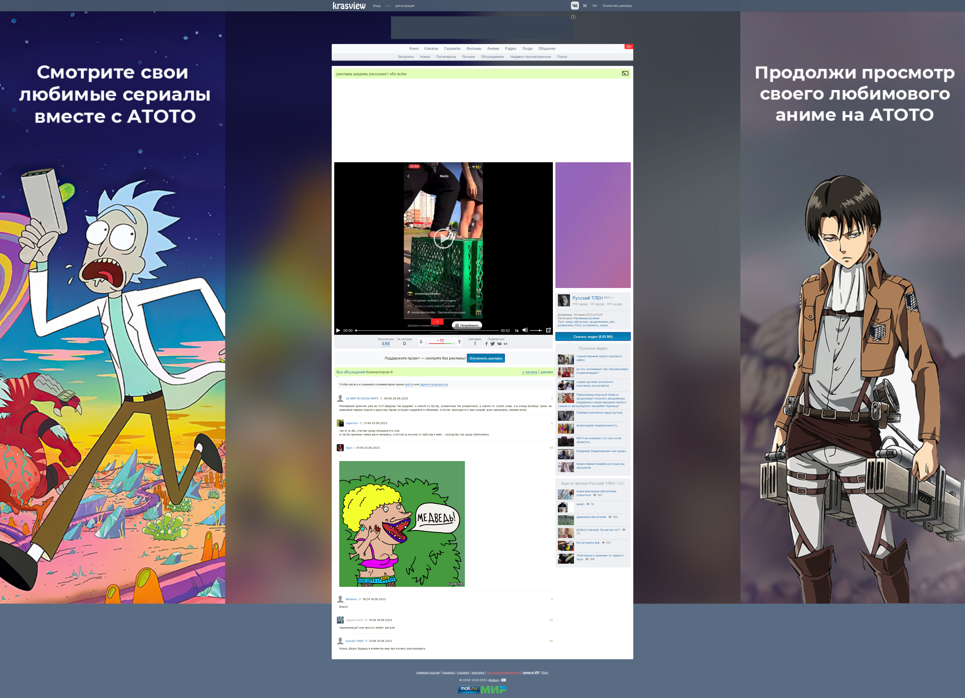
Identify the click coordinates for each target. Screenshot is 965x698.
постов (599, 304)
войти (409, 384)
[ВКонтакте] (498, 343)
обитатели (581, 321)
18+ (595, 6)
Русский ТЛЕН (587, 298)
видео (584, 304)
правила (448, 672)
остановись (591, 325)
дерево (547, 372)
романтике (565, 325)
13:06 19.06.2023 (380, 641)
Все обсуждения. (351, 372)
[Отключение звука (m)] (525, 330)
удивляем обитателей (591, 517)
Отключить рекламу (617, 6)
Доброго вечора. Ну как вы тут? (598, 529)
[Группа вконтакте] (574, 8)
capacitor (352, 423)
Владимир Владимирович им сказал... (602, 451)
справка (463, 672)
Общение (547, 48)
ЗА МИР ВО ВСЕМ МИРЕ (362, 398)
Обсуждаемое (492, 57)
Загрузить (406, 57)
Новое (425, 57)
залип (580, 504)
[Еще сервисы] (505, 343)
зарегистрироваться (434, 384)
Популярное (446, 57)
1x (516, 330)
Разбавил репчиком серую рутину (599, 412)
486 (385, 343)
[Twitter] (492, 343)
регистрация (405, 6)
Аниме (493, 48)
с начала (529, 372)
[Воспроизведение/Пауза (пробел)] (338, 330)
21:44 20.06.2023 (375, 423)
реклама (478, 672)
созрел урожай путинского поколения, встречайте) (594, 383)
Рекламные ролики (586, 318)
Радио (510, 48)
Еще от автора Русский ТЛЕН (593, 483)
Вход (376, 6)
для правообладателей (503, 672)
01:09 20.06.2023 (368, 447)
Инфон (493, 680)
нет (612, 321)
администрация (428, 672)
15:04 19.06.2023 (380, 620)
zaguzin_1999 (354, 620)
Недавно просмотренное (530, 57)
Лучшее (468, 57)
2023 (577, 325)
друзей (617, 304)
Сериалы (452, 48)
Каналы (431, 48)
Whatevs (351, 599)
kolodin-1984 (354, 641)
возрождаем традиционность (596, 425)
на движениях (599, 321)
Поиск (562, 57)
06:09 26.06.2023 (396, 398)
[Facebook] (486, 343)
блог (545, 672)
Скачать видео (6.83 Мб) (593, 336)
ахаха (604, 325)
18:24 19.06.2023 (374, 599)
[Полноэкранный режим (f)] (548, 330)
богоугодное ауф (587, 542)
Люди (527, 48)
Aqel (349, 447)
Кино (414, 48)
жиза (568, 321)
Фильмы (473, 48)
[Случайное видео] (584, 5)
